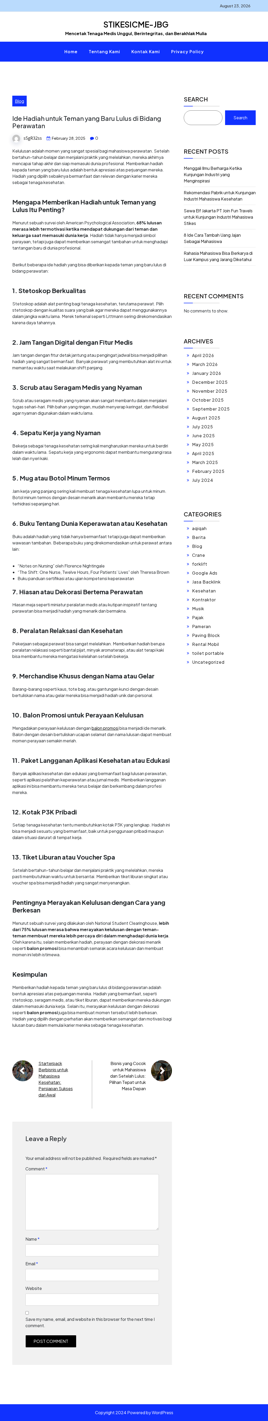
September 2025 (211, 409)
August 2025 (206, 417)
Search (196, 99)
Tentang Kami (104, 51)
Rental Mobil (205, 644)
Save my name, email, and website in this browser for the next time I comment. (90, 1322)
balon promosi (105, 728)
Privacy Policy (187, 51)
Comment (36, 1168)
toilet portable (208, 653)
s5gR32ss (33, 138)
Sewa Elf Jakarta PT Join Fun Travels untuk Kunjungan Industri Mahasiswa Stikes (218, 217)
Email (31, 1263)
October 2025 (208, 400)
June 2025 (203, 435)
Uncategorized (208, 662)
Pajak (198, 617)
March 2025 (205, 462)
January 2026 (206, 373)
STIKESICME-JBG (136, 24)
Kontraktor (204, 599)
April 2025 (203, 453)
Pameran (201, 626)
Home (70, 51)
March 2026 (205, 364)
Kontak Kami (145, 51)
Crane (198, 555)
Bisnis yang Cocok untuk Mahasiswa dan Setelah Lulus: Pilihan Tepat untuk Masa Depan (127, 1076)
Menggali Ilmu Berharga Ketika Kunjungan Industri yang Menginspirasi (213, 174)
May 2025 (203, 444)
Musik (198, 608)
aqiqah (199, 528)
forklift (199, 564)
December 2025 (210, 382)
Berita (199, 537)
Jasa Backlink (206, 582)
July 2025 (202, 426)
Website (33, 1288)
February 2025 (208, 471)
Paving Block (206, 635)
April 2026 (203, 355)
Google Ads (204, 573)
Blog (19, 101)
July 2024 (202, 480)
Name (32, 1239)
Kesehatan (204, 590)
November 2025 (209, 391)
